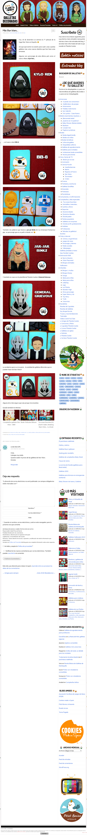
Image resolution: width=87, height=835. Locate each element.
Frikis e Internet (65, 236)
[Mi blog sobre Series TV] (72, 796)
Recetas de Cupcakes (67, 306)
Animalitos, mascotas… (70, 204)
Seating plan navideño (66, 453)
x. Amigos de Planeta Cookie (69, 321)
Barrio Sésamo (67, 258)
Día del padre (67, 216)
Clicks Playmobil (68, 260)
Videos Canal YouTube (67, 319)
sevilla (61, 386)
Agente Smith (72, 574)
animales (62, 380)
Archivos (62, 751)
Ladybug (65, 282)
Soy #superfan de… (66, 311)
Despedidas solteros (69, 145)
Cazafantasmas (70, 167)
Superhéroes (72, 512)
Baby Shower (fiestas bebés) (72, 123)
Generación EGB (65, 255)
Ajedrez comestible (71, 643)
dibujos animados (69, 386)
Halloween (63, 265)
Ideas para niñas (68, 278)
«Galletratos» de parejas (71, 104)
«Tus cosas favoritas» (70, 202)
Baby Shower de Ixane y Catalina (70, 481)
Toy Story (66, 297)
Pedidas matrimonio (69, 109)
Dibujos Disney (67, 273)
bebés (80, 380)
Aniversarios (67, 106)
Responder (14, 465)
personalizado (75, 400)
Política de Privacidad (15, 542)
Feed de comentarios (66, 763)
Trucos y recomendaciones (69, 314)
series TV (76, 383)
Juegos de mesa (68, 241)
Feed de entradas (64, 759)
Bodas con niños (68, 137)
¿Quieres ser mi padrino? (71, 121)
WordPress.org (64, 767)
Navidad (82, 383)
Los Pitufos (66, 287)
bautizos (79, 377)
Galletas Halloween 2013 (76, 537)
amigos (70, 392)
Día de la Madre (68, 212)
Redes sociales (67, 246)
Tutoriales (63, 316)
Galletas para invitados (69, 150)
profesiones (63, 392)
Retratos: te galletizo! (69, 231)
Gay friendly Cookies (67, 253)
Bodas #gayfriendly (69, 135)
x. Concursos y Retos (67, 323)
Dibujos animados (68, 263)
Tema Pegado (63, 712)
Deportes (65, 209)
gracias (67, 377)
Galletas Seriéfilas (68, 186)
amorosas (78, 386)
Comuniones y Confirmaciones (70, 197)
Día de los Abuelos (69, 214)
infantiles (81, 397)
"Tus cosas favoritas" (74, 613)
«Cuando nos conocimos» (71, 102)
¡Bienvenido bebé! (68, 118)
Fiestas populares (68, 219)
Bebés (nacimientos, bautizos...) (72, 569)
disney (74, 380)
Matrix (67, 169)
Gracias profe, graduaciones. (72, 224)
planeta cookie (64, 400)
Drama (64, 181)
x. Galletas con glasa (66, 331)
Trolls (64, 299)
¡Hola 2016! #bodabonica (46, 573)
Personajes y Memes (69, 243)
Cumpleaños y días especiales (36, 432)
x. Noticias (63, 333)
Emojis (65, 275)
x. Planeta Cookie (65, 336)
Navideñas (63, 304)
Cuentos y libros (67, 207)
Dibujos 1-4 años (67, 270)
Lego (64, 285)
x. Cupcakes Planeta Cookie (69, 326)
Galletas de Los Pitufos (75, 609)
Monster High (67, 289)
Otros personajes (68, 292)
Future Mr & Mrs (64, 461)
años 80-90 (62, 383)
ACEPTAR (44, 833)
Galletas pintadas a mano (68, 250)
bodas (74, 395)
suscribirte (11, 553)
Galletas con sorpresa (70, 221)
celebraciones (63, 397)
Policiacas (65, 191)
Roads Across (63, 708)
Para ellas (71, 593)
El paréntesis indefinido (66, 441)
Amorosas (63, 99)
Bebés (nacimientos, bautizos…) (70, 116)
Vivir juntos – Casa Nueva (71, 113)
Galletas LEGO (63, 471)
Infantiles (63, 268)
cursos (69, 383)
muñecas (73, 377)
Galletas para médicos (75, 598)
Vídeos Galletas (34, 25)
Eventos (62, 234)
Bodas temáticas (67, 140)
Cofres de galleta (68, 142)
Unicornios (66, 301)
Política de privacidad (65, 25)
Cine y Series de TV (23, 432)
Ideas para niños (68, 280)
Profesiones (66, 229)
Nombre (31, 508)
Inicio (17, 25)
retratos (68, 389)
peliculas (16, 434)
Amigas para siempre (10, 573)
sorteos (76, 392)
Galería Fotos (24, 25)
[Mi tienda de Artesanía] (72, 822)
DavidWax (62, 636)
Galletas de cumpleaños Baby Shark (71, 457)
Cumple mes (67, 128)
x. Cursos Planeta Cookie (68, 328)
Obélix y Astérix (64, 445)
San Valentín (67, 111)
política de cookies (21, 831)
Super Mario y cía (68, 294)
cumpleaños (73, 397)
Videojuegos (67, 248)
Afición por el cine (68, 160)
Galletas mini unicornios (73, 647)
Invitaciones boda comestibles (72, 152)
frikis (68, 395)
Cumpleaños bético (72, 682)
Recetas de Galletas (66, 309)
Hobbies (65, 226)
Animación (65, 162)
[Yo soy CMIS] (72, 744)
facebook (75, 389)
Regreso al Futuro (71, 172)
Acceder (61, 755)
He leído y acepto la (18, 546)
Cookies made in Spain (66, 700)
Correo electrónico (34, 513)
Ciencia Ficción (14, 432)
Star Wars (47, 432)
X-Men (67, 179)
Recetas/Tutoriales (45, 25)
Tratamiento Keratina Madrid (68, 657)
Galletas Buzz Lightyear (67, 449)
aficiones (62, 389)
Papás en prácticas (69, 130)
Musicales (65, 189)
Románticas (66, 194)
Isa (24, 33)
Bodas (62, 133)
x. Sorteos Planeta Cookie (68, 338)
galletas (10, 434)
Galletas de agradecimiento (71, 147)
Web (29, 517)
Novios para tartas (69, 154)
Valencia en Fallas (74, 548)
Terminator (68, 176)
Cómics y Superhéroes (70, 239)
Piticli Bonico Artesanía (66, 704)
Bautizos (65, 125)
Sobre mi (54, 25)
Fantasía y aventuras (69, 184)
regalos (61, 377)
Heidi (72, 507)
